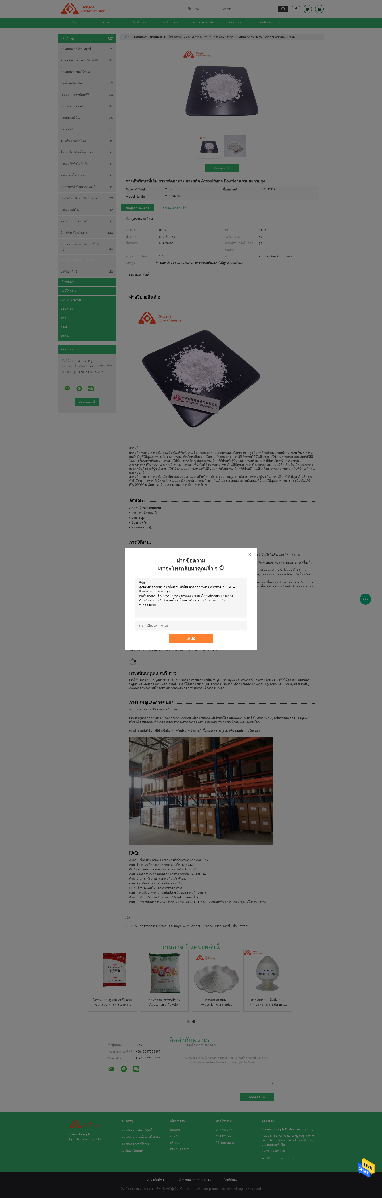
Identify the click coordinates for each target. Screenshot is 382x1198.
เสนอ (191, 638)
